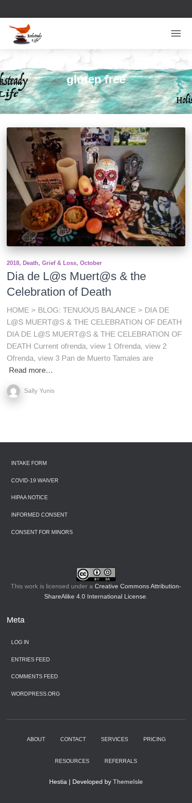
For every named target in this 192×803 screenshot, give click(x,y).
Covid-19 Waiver (34, 480)
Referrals (120, 761)
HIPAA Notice (29, 497)
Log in (20, 642)
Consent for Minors (42, 532)
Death (30, 263)
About (36, 739)
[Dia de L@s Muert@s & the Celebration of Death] (96, 186)
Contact (73, 739)
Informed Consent (39, 515)
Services (114, 739)
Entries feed (30, 659)
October (91, 263)
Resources (72, 761)
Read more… (31, 370)
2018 (13, 263)
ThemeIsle (128, 781)
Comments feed (34, 676)
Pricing (154, 739)
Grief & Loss (59, 263)
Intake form (29, 463)
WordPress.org (35, 694)
